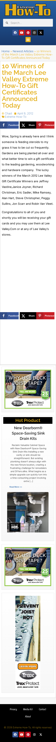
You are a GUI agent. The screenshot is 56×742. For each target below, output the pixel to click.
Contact (42, 709)
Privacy (13, 709)
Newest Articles (23, 51)
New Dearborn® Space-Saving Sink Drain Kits (28, 433)
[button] (28, 39)
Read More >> (15, 487)
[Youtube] (21, 32)
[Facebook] (15, 32)
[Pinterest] (28, 32)
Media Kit (28, 709)
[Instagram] (34, 32)
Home (6, 51)
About (28, 716)
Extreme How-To (15, 116)
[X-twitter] (41, 32)
